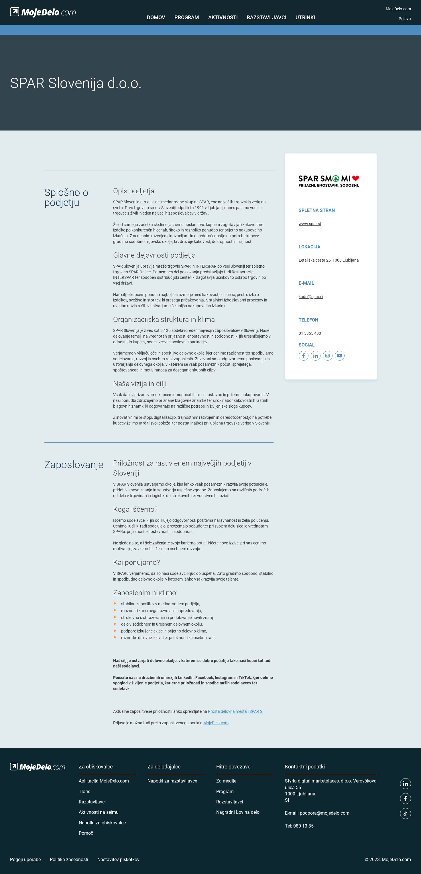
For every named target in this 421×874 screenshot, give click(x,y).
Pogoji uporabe (25, 859)
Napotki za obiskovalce (102, 823)
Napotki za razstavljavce (172, 781)
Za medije (226, 781)
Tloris (84, 791)
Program (186, 17)
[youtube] (340, 356)
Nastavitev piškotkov (118, 859)
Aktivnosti (223, 17)
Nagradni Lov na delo (237, 812)
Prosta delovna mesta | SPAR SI (235, 711)
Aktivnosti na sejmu (99, 812)
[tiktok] (405, 813)
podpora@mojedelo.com (324, 813)
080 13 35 (303, 826)
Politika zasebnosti (69, 859)
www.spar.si (310, 223)
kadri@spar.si (311, 296)
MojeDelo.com (398, 8)
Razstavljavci (266, 17)
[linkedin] (315, 356)
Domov (156, 17)
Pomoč (86, 833)
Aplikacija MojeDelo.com (104, 781)
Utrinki (305, 17)
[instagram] (328, 356)
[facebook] (303, 356)
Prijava (405, 18)
